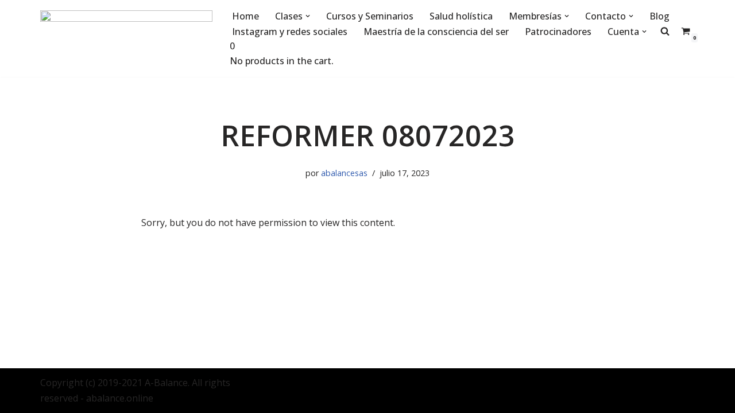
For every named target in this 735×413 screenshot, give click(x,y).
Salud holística (461, 16)
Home (245, 16)
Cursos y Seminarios (369, 16)
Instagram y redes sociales (289, 31)
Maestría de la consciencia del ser (436, 31)
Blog (659, 16)
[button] (307, 16)
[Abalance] (126, 38)
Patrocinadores (558, 31)
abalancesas (344, 172)
